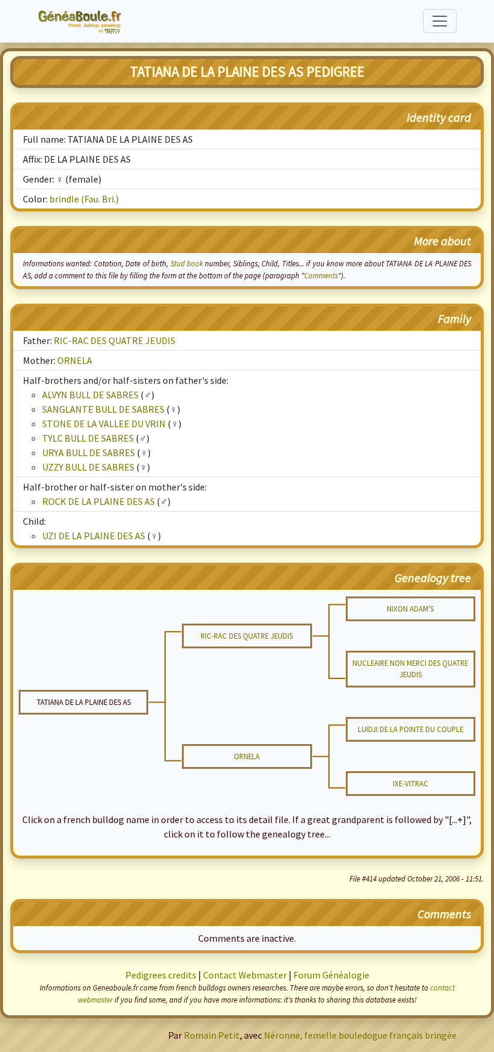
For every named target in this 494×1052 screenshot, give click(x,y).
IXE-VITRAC (410, 783)
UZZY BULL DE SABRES (88, 467)
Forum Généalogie (331, 975)
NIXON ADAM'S (410, 608)
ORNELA (74, 360)
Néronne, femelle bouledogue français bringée (360, 1035)
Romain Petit (212, 1035)
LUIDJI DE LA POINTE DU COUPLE (410, 729)
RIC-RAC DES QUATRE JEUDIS (114, 340)
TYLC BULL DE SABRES (88, 438)
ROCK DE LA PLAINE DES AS (98, 501)
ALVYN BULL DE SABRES (90, 395)
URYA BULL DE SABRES (88, 452)
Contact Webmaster (245, 975)
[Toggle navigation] (440, 21)
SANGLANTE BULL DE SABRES (103, 409)
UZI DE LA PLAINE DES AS (93, 536)
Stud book (186, 263)
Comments (321, 275)
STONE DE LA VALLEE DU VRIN (104, 424)
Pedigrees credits (160, 975)
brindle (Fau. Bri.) (84, 199)
